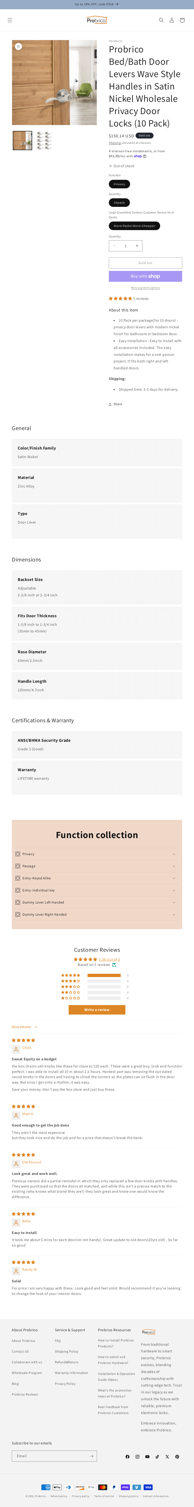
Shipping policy (128, 1496)
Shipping (115, 142)
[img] (23, 1040)
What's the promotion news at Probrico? (115, 1393)
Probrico (40, 1496)
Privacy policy (80, 1496)
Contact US (20, 1351)
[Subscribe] (91, 1456)
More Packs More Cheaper (137, 226)
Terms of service (104, 1496)
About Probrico (23, 1341)
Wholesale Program (27, 1373)
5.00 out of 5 (109, 959)
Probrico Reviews (25, 1394)
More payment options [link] (145, 287)
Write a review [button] (96, 1009)
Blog (15, 1384)
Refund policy (59, 1496)
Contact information (155, 1496)
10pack (122, 203)
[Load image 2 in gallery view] (43, 140)
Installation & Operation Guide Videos (116, 1377)
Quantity (115, 236)
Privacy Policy (65, 1384)
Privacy (122, 185)
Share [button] (118, 404)
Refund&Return (67, 1362)
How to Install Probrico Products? (116, 1343)
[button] (10, 20)
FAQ (58, 1341)
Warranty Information (71, 1373)
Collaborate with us (27, 1362)
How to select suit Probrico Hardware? (113, 1360)
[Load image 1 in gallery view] (22, 140)
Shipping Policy (66, 1351)
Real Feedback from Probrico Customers (113, 1410)
